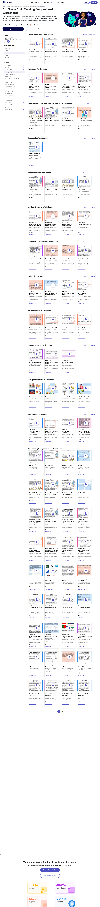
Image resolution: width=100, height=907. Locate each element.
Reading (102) (8, 69)
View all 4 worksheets (89, 207)
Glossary (7, 55)
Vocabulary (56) (9, 109)
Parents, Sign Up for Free (13, 29)
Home (3, 6)
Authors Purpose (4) (10, 86)
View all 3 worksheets (89, 345)
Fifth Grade (24, 6)
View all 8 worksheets (89, 34)
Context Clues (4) (9, 100)
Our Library (61, 2)
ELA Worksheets (17, 6)
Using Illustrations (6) (10, 98)
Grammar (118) (9, 104)
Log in (86, 2)
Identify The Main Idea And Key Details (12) (12, 79)
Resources (7, 48)
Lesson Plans (8, 57)
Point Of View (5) (9, 91)
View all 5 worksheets (89, 172)
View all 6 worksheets (89, 379)
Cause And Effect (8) (10, 74)
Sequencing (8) (8, 82)
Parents (34, 2)
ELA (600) (7, 67)
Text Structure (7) (9, 93)
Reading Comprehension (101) (12, 72)
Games (6, 50)
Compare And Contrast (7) (11, 89)
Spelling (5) (8, 107)
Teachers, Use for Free (36, 29)
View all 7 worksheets (89, 69)
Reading (30, 6)
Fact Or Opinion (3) (9, 95)
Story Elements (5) (9, 84)
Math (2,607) (8, 65)
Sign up (94, 2)
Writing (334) (8, 102)
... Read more (7, 22)
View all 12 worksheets (89, 103)
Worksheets (9, 6)
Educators (46, 2)
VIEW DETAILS (32, 61)
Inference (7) (8, 76)
